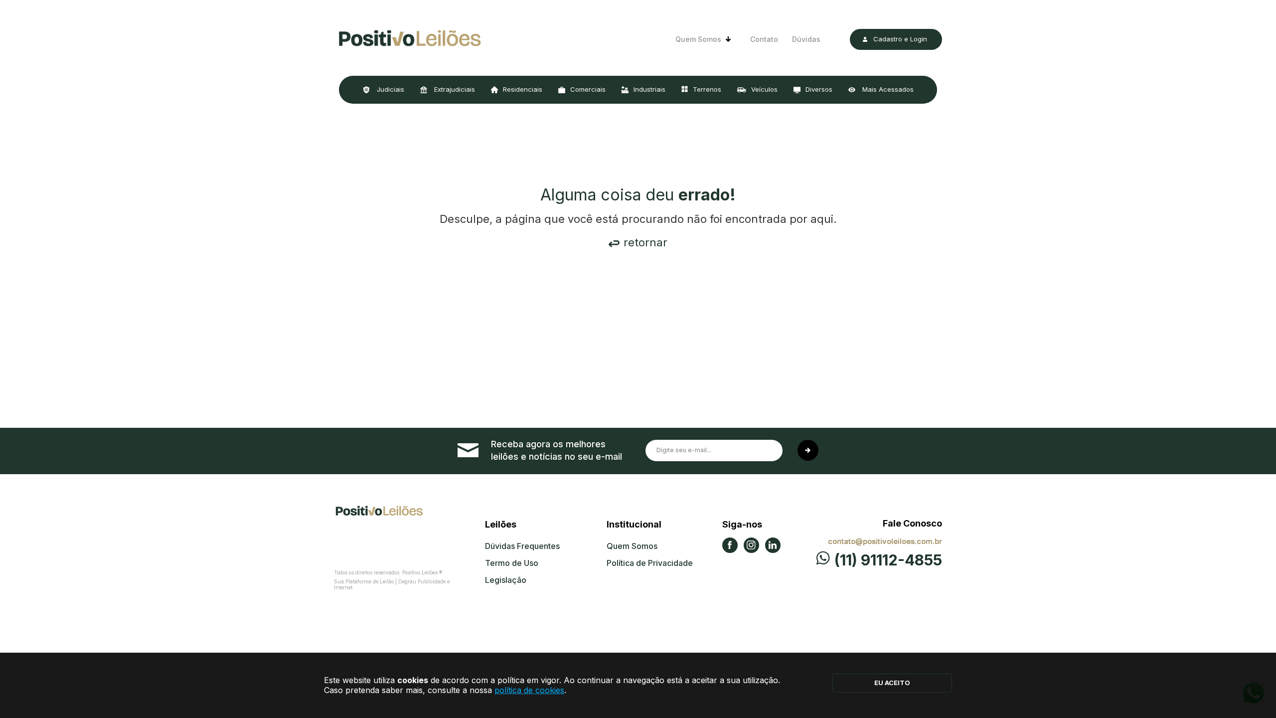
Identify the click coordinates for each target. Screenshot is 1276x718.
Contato (764, 39)
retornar (645, 242)
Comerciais (588, 89)
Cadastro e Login (900, 39)
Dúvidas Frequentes (522, 546)
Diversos (818, 89)
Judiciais (389, 89)
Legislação (505, 580)
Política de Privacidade (650, 563)
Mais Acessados (887, 89)
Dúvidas (806, 39)
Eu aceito (892, 683)
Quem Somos (698, 39)
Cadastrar (808, 450)
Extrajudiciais (453, 89)
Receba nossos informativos (557, 450)
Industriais (649, 89)
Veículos (764, 89)
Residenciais (522, 89)
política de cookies (529, 690)
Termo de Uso (511, 563)
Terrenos (707, 89)
